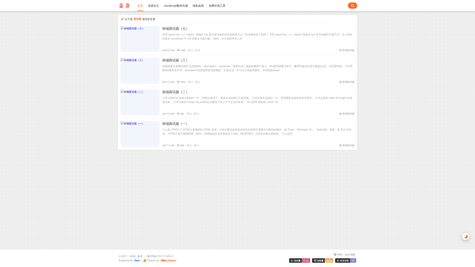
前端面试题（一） (175, 123)
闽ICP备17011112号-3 (160, 256)
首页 (140, 5)
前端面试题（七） (175, 28)
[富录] (126, 5)
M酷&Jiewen (168, 260)
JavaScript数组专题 (176, 5)
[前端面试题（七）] (140, 39)
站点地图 (350, 254)
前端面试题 (348, 50)
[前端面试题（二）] (140, 102)
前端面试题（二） (175, 91)
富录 (140, 256)
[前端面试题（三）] (140, 71)
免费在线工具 (217, 5)
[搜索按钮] (352, 5)
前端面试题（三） (175, 60)
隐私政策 (198, 5)
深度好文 (153, 5)
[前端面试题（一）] (140, 134)
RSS (339, 254)
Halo (137, 260)
